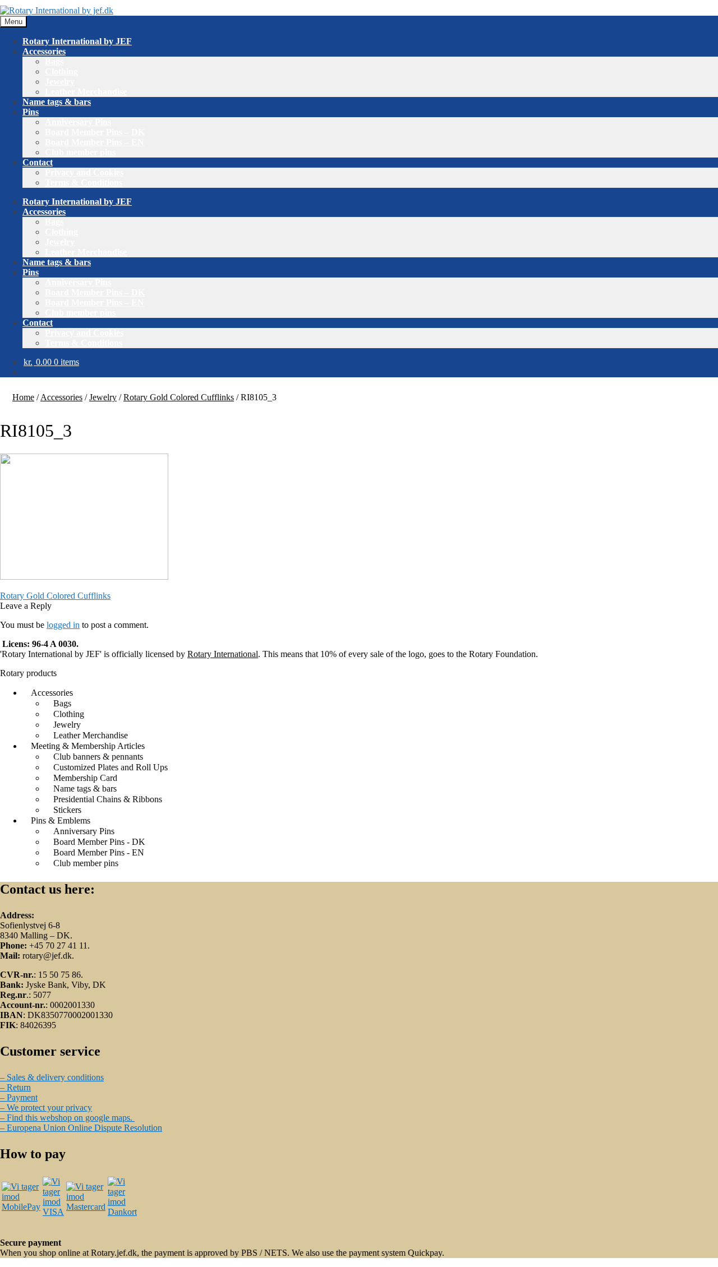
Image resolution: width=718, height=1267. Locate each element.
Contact (37, 162)
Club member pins (80, 152)
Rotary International (222, 654)
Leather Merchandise (86, 91)
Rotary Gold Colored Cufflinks (178, 397)
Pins (30, 112)
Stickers (67, 810)
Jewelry (60, 81)
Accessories (44, 51)
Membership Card (85, 778)
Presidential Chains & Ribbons (107, 799)
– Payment (19, 1097)
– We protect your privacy (46, 1107)
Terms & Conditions (83, 182)
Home (23, 397)
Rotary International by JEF (77, 41)
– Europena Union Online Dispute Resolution (81, 1127)
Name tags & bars (56, 102)
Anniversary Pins (78, 122)
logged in (63, 625)
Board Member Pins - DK (99, 842)
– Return (15, 1087)
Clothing (61, 71)
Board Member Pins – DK (95, 132)
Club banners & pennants (98, 756)
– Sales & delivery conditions (52, 1077)
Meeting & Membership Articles (88, 746)
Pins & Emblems (60, 820)
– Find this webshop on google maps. (67, 1117)
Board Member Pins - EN (98, 852)
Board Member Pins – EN (94, 142)
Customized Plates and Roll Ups (110, 767)
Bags (54, 61)
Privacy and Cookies (84, 172)
